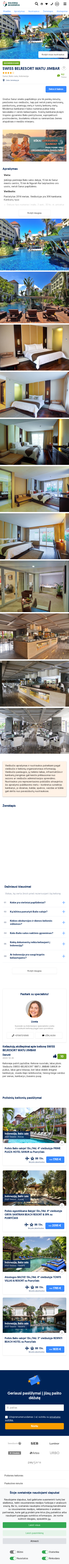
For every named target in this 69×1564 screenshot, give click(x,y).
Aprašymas (19, 11)
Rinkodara (52, 1558)
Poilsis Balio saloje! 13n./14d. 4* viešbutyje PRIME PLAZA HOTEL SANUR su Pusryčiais (32, 1150)
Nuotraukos (33, 11)
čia (49, 1519)
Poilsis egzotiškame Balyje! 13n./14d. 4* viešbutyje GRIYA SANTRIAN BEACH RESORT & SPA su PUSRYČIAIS (33, 1215)
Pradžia (7, 11)
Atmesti (34, 1541)
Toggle (13, 1552)
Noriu (34, 1426)
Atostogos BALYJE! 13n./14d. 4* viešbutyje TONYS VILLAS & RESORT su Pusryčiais (33, 1279)
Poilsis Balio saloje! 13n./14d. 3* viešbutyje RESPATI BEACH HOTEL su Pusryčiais (33, 1340)
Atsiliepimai (62, 11)
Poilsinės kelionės (13, 1475)
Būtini (20, 1552)
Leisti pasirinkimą (34, 1533)
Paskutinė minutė (13, 1483)
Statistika (52, 1552)
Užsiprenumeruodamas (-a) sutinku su (32, 1418)
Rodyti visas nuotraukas (53, 54)
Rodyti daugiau (34, 213)
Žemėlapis (48, 11)
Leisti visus (34, 1525)
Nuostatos (20, 1558)
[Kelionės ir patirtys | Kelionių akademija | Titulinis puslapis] (14, 4)
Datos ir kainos (56, 89)
